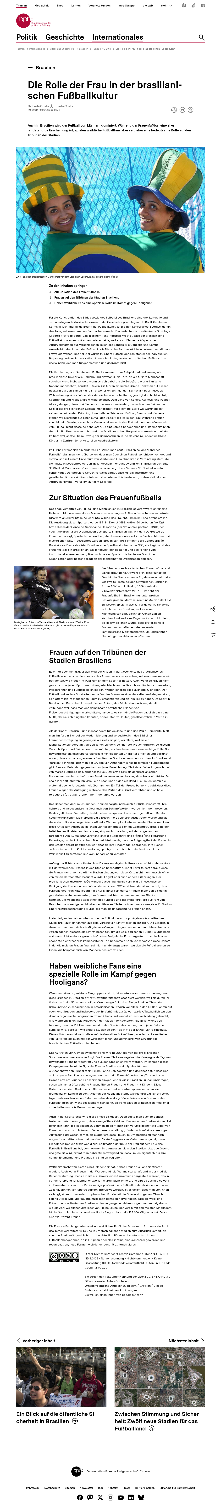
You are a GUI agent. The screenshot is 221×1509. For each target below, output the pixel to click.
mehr (166, 5)
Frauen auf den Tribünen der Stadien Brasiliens (86, 297)
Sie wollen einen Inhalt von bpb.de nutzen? (114, 1294)
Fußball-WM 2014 (102, 49)
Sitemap (70, 1488)
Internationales (37, 49)
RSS (100, 1488)
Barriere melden (145, 1488)
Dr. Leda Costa (40, 106)
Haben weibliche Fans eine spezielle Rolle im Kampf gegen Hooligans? (103, 303)
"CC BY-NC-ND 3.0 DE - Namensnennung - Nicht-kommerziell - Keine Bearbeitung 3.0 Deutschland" (127, 1258)
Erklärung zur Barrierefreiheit (177, 1488)
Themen (20, 49)
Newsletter (86, 1488)
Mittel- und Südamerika (62, 49)
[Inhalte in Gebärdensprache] (193, 6)
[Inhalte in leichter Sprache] (184, 6)
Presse (126, 1488)
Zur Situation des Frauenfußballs (77, 292)
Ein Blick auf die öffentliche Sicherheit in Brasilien (56, 1418)
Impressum (32, 1488)
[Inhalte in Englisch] (203, 6)
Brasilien (83, 49)
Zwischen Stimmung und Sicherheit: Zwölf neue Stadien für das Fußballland (158, 1421)
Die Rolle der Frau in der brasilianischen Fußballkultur (145, 49)
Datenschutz (52, 1488)
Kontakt (112, 1488)
